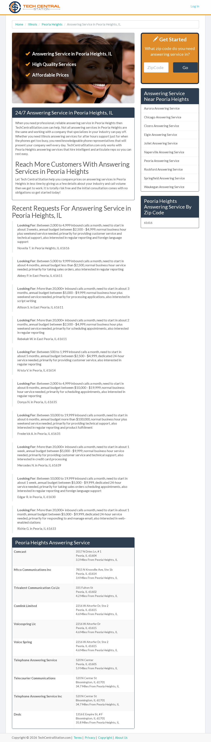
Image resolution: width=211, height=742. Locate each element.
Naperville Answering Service (164, 152)
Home (19, 24)
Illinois (32, 24)
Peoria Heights (52, 24)
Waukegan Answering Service (164, 187)
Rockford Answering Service (163, 169)
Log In (195, 6)
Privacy (90, 737)
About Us (121, 737)
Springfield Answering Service (164, 178)
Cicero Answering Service (161, 126)
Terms (78, 737)
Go (185, 67)
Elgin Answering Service (160, 134)
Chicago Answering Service (162, 117)
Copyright (105, 737)
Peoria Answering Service (161, 161)
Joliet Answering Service (161, 143)
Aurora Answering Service (162, 108)
